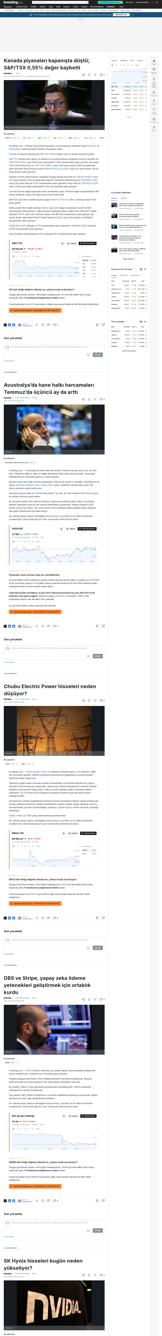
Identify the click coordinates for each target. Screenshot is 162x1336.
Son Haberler (9, 10)
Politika (96, 10)
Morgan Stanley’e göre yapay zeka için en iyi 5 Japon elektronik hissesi (132, 226)
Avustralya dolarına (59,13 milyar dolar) (34, 485)
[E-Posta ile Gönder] (48, 324)
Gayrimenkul (15, 149)
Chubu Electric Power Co (38, 771)
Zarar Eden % (135, 275)
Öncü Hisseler (118, 321)
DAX (113, 90)
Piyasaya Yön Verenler (121, 269)
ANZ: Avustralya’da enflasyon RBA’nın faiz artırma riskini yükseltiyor (132, 250)
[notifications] (152, 2)
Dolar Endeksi (116, 109)
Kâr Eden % (124, 275)
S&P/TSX (44, 154)
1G (13, 256)
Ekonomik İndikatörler (59, 10)
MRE (87, 180)
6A (25, 256)
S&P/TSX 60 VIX (59, 199)
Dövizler (114, 60)
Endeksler (123, 60)
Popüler (20, 10)
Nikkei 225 (21, 815)
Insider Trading (125, 10)
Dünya (78, 10)
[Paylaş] (83, 74)
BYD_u (57, 168)
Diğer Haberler (128, 259)
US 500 (113, 98)
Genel (84, 10)
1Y (29, 256)
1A (21, 256)
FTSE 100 (114, 106)
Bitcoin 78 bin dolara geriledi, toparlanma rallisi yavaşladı (129, 215)
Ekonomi (71, 10)
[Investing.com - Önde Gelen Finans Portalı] (13, 2)
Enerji (89, 146)
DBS (28, 1070)
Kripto (90, 10)
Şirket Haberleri (113, 10)
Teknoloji (103, 10)
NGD (88, 183)
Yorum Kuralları (9, 361)
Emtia (42, 10)
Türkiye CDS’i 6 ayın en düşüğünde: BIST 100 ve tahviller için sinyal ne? (131, 204)
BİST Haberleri (137, 10)
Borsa (48, 10)
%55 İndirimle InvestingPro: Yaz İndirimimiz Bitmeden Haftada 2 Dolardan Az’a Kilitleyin (130, 238)
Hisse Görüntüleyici (97, 7)
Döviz (37, 10)
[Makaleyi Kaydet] (89, 74)
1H (17, 256)
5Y (33, 256)
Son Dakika (29, 10)
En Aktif (114, 275)
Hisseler (140, 60)
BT (94, 146)
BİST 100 (114, 87)
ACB (15, 162)
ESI (82, 177)
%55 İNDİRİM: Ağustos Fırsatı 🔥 (110, 2)
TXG (41, 165)
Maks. (38, 256)
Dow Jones (115, 94)
